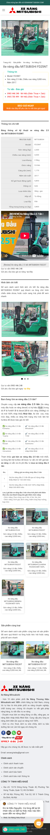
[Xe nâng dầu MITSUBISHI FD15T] (37, 650)
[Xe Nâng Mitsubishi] (25, 10)
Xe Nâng (31, 699)
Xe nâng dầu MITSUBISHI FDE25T (37, 529)
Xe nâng (26, 62)
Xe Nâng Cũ (36, 62)
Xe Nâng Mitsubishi (10, 695)
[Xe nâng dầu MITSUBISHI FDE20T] (12, 650)
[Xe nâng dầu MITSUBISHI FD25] (13, 516)
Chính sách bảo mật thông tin (16, 776)
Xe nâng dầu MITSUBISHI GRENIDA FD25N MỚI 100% (12, 601)
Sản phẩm (17, 62)
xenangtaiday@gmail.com (18, 753)
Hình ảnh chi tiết (9, 282)
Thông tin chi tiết (10, 124)
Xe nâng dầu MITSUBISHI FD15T (37, 663)
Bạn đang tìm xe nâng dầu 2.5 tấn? (19, 399)
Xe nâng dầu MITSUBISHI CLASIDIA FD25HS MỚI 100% (37, 564)
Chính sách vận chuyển (13, 768)
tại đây (30, 272)
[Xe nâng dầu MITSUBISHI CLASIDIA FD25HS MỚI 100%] (37, 551)
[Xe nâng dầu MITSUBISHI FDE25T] (37, 516)
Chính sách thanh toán (13, 763)
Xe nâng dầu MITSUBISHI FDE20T (12, 663)
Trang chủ (7, 62)
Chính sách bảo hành (12, 772)
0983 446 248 (16, 269)
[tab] (25, 124)
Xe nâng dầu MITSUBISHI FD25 (13, 529)
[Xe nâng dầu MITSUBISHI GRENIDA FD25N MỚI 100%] (13, 588)
